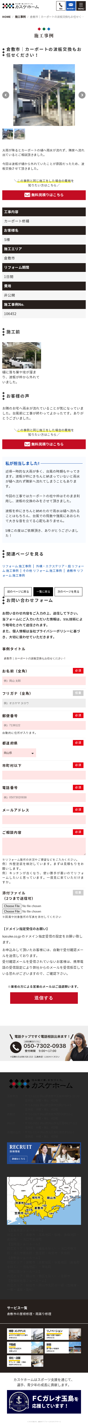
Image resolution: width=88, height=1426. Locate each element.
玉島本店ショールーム (26, 1230)
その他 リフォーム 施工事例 (42, 571)
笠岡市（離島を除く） (42, 1249)
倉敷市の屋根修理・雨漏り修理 (29, 1314)
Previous (11, 95)
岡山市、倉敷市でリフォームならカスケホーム (46, 1422)
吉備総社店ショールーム (27, 1281)
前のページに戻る (18, 591)
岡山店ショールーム (24, 1271)
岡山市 (30, 1276)
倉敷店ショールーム (24, 1258)
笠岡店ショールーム (24, 1244)
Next (77, 95)
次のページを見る (68, 591)
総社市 (30, 1285)
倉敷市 (30, 1235)
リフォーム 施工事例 (16, 566)
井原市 (53, 1253)
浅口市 (27, 1239)
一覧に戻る (43, 591)
